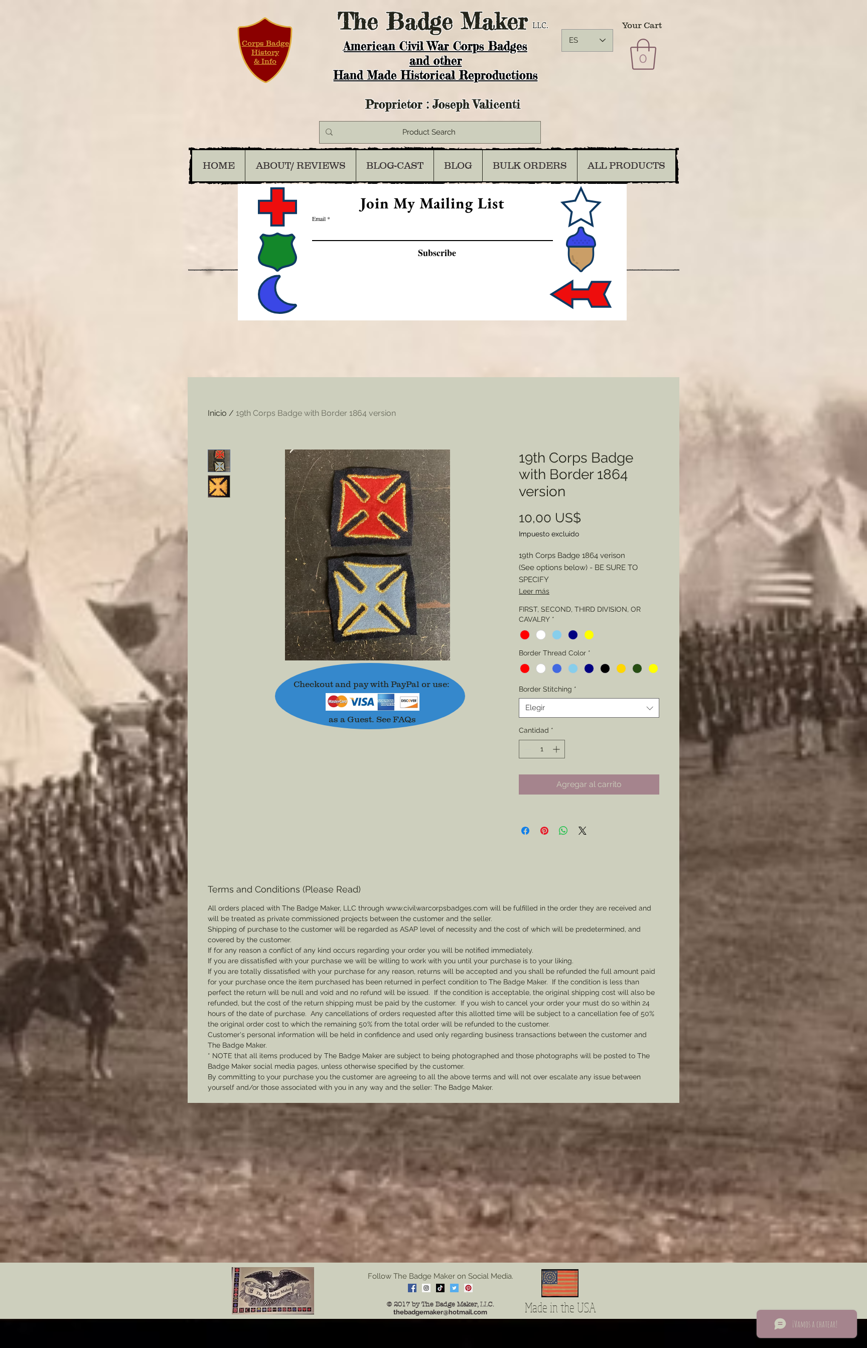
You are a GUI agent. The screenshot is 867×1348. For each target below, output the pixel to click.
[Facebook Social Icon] (412, 1288)
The (358, 21)
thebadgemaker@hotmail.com (440, 1312)
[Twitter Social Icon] (454, 1288)
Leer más (534, 591)
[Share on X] (582, 831)
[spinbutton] (542, 749)
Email (319, 218)
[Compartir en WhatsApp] (563, 831)
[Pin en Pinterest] (544, 831)
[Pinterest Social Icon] (468, 1288)
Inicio (217, 413)
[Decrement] (526, 749)
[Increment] (557, 749)
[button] (643, 54)
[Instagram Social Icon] (426, 1288)
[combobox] (589, 708)
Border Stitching (547, 689)
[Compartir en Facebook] (525, 831)
